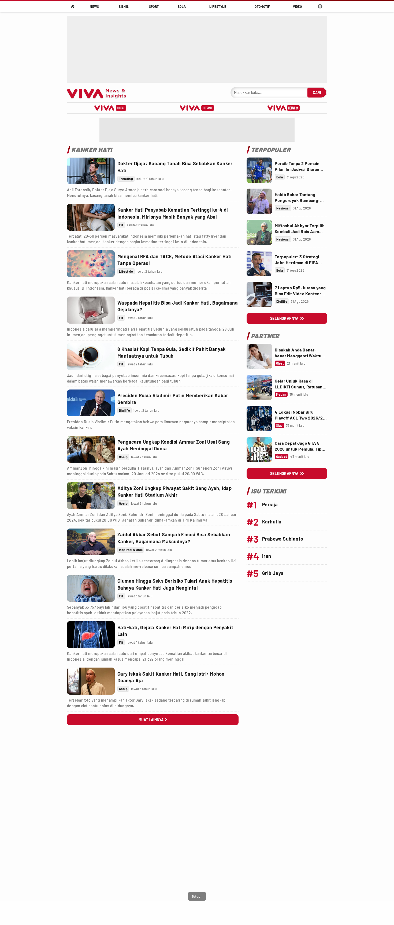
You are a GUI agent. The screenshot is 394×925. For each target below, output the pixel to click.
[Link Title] (91, 171)
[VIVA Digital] (110, 108)
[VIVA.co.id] (99, 92)
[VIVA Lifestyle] (197, 108)
